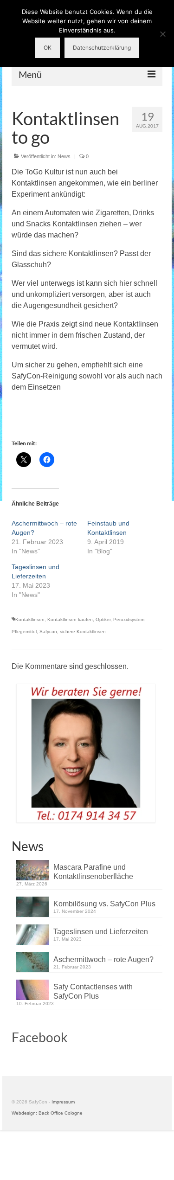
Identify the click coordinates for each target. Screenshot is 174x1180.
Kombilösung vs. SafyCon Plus (104, 904)
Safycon (48, 631)
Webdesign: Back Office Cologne (47, 1113)
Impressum (63, 1101)
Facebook (40, 1037)
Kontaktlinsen (30, 619)
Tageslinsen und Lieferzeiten (100, 932)
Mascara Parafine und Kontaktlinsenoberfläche (93, 871)
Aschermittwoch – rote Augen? (103, 959)
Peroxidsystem (128, 619)
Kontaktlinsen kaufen (70, 619)
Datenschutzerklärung (102, 47)
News (64, 156)
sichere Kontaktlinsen (83, 631)
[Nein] (162, 33)
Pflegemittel (24, 631)
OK (48, 47)
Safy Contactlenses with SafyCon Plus (93, 991)
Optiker (103, 619)
